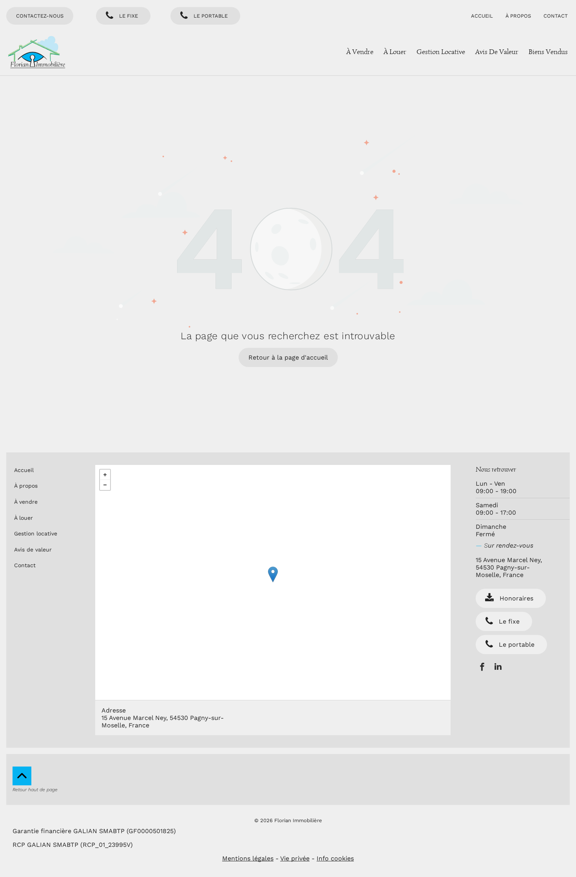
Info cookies (335, 858)
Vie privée (295, 858)
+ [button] (105, 475)
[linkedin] (498, 667)
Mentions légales (248, 858)
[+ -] (273, 582)
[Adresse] (273, 574)
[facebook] (482, 667)
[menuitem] (485, 16)
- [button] (105, 485)
